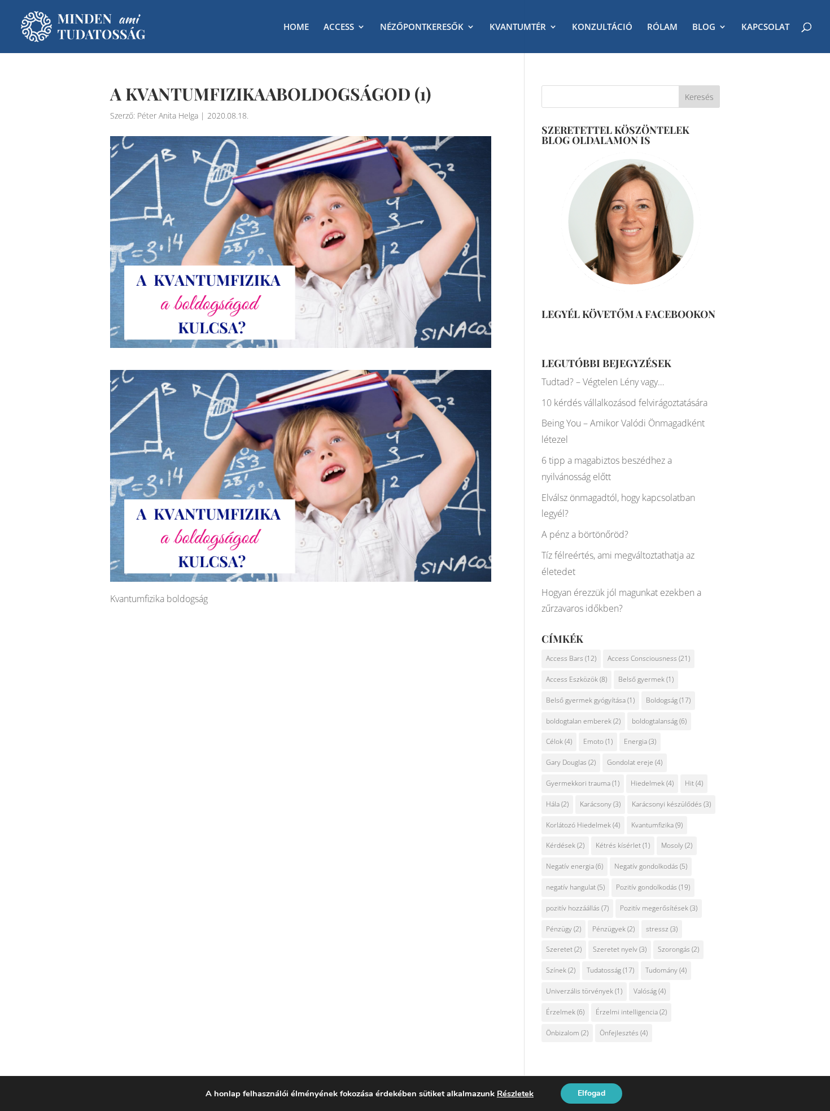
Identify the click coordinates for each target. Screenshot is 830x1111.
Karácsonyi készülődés (671, 804)
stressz (662, 929)
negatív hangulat (575, 887)
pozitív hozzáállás (577, 908)
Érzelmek (565, 1012)
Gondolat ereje (634, 762)
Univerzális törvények (584, 991)
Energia (640, 741)
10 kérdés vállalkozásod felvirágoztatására (624, 403)
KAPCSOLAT (765, 27)
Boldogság (668, 700)
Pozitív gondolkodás (653, 887)
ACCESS (339, 27)
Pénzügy (563, 929)
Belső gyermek (646, 679)
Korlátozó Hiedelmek (583, 825)
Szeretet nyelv (619, 949)
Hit (694, 783)
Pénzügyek (613, 929)
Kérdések (565, 845)
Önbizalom (567, 1033)
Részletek (515, 1093)
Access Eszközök (576, 679)
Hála (557, 804)
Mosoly (676, 845)
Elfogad (591, 1093)
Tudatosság (610, 970)
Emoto (598, 741)
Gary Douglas (571, 762)
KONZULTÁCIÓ (602, 27)
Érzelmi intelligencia (631, 1012)
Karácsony (600, 804)
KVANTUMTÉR (518, 27)
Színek (560, 970)
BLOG (703, 27)
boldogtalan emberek (583, 721)
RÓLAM (662, 27)
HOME (296, 27)
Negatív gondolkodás (650, 866)
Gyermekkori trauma (582, 783)
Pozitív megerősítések (658, 908)
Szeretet (564, 949)
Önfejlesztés (624, 1033)
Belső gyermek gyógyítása (590, 700)
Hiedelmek (652, 783)
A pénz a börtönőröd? (584, 534)
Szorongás (678, 949)
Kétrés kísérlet (623, 845)
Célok (559, 741)
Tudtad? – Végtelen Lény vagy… (602, 382)
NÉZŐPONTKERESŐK (422, 27)
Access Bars (571, 658)
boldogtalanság (659, 721)
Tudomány (666, 970)
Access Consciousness (649, 658)
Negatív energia (574, 866)
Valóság (650, 991)
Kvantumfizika (657, 825)
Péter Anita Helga (167, 115)
